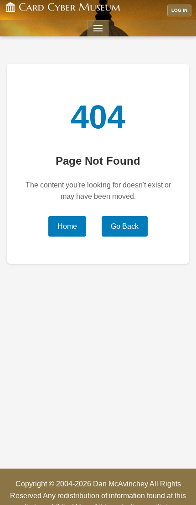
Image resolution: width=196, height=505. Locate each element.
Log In (179, 10)
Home (67, 226)
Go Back (125, 226)
